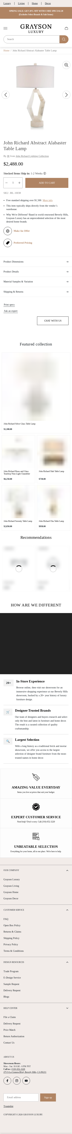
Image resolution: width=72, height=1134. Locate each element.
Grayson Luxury (11, 879)
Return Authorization (13, 1036)
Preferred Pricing (23, 243)
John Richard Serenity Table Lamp (18, 521)
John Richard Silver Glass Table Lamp (19, 424)
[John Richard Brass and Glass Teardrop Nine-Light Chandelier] (18, 451)
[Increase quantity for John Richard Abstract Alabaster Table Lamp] (19, 183)
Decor (48, 3)
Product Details (11, 271)
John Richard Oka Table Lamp (51, 521)
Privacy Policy (10, 944)
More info (48, 200)
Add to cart (47, 183)
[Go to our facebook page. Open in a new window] (7, 1081)
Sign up (48, 1097)
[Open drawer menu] (5, 28)
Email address (14, 1097)
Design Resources (13, 962)
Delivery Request (11, 990)
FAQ (5, 919)
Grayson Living (11, 886)
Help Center (10, 1008)
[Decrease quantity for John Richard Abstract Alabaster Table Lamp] (6, 183)
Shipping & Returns (13, 291)
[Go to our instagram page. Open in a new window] (17, 1081)
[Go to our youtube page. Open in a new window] (26, 1081)
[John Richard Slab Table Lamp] (53, 451)
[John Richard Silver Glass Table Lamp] (36, 387)
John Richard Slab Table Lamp (51, 471)
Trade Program (11, 971)
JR (8, 156)
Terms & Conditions (13, 951)
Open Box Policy (11, 925)
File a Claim (9, 1017)
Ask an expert (10, 311)
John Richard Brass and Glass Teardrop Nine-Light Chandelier (17, 472)
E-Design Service (12, 977)
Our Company (11, 870)
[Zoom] (66, 65)
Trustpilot (8, 1106)
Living (21, 3)
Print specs (9, 304)
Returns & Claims (12, 931)
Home (35, 3)
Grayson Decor (10, 898)
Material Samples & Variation (18, 281)
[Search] (64, 39)
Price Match (9, 1030)
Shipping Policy (11, 938)
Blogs (6, 996)
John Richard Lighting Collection (32, 156)
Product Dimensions (13, 261)
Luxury (7, 3)
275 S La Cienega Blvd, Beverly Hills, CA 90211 (24, 1072)
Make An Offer (22, 231)
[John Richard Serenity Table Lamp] (18, 501)
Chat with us (53, 320)
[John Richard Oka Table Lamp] (53, 501)
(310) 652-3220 (18, 1069)
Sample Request (11, 984)
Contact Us (8, 1042)
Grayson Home (10, 892)
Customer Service (13, 910)
